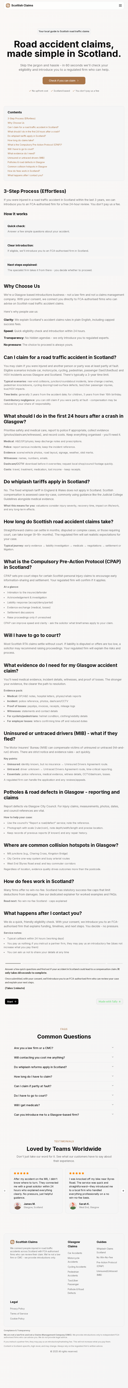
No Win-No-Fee (105, 1257)
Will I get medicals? (27, 1105)
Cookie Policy (17, 1318)
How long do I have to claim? (33, 1076)
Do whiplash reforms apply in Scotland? (40, 1067)
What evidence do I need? (21, 153)
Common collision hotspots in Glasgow (27, 166)
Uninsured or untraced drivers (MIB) (26, 157)
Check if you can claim (62, 80)
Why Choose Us (16, 122)
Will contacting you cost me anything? (39, 1057)
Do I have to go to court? (30, 1095)
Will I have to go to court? (21, 149)
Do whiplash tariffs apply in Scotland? (27, 136)
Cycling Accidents (77, 1266)
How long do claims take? (21, 140)
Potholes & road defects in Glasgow (26, 162)
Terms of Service (19, 1313)
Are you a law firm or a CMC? (33, 1048)
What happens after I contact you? (25, 175)
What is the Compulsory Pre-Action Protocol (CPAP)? (35, 144)
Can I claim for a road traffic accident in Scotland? (33, 127)
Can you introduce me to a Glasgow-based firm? (46, 1114)
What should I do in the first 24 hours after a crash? (34, 131)
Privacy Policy (17, 1308)
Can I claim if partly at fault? (32, 1086)
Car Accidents (75, 1253)
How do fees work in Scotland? (24, 171)
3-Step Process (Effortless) (22, 118)
